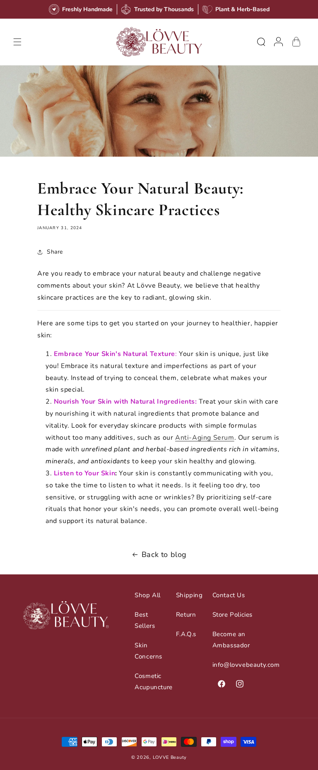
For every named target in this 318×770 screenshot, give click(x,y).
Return (186, 614)
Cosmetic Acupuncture (154, 681)
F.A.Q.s (186, 634)
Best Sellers (145, 620)
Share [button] (55, 252)
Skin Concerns (148, 651)
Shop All (148, 595)
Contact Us (228, 595)
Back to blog (164, 554)
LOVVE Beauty (170, 757)
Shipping (189, 595)
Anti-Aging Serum (204, 437)
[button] (17, 42)
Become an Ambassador (231, 639)
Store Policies (232, 614)
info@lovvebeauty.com (246, 665)
